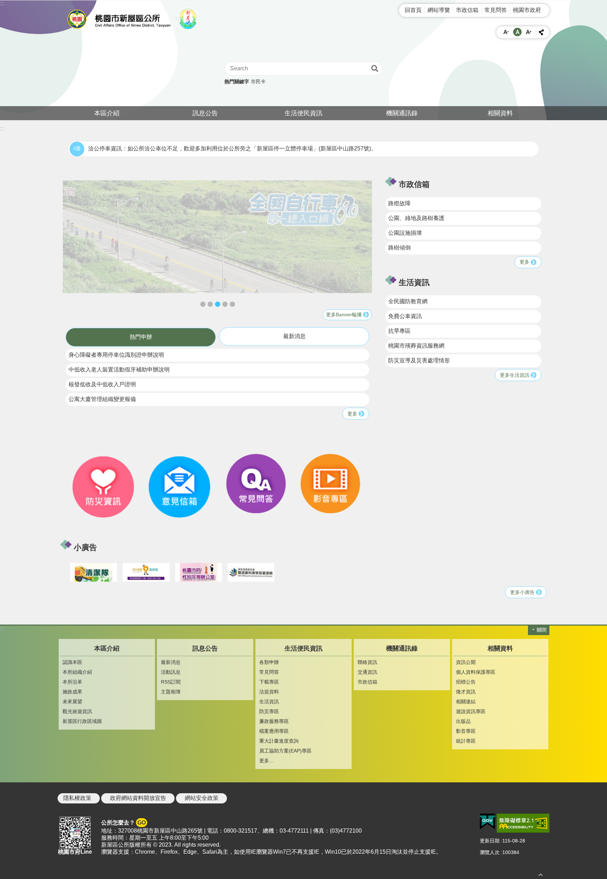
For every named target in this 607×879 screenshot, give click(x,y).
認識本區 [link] (72, 662)
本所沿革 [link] (72, 682)
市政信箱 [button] (414, 184)
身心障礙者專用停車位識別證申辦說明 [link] (116, 355)
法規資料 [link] (269, 691)
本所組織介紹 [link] (77, 672)
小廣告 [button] (85, 547)
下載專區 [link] (269, 682)
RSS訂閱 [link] (171, 682)
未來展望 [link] (72, 701)
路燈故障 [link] (399, 203)
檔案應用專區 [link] (274, 731)
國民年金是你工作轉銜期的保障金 (210, 304)
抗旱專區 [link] (399, 331)
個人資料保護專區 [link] (475, 672)
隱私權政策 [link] (77, 798)
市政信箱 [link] (467, 10)
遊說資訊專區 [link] (470, 711)
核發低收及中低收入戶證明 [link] (102, 384)
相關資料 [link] (500, 113)
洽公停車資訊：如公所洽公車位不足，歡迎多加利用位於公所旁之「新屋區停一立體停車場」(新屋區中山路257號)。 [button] (232, 148)
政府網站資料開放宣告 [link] (138, 798)
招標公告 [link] (466, 682)
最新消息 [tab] (294, 336)
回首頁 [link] (413, 10)
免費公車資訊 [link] (405, 316)
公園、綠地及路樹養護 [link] (416, 218)
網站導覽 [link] (438, 10)
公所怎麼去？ (123, 823)
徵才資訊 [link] (466, 691)
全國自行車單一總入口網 (217, 304)
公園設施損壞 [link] (405, 233)
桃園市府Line (75, 852)
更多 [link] (352, 413)
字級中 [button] (517, 32)
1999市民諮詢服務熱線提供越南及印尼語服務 (202, 304)
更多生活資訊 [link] (514, 375)
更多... (266, 760)
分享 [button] (541, 32)
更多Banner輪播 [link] (344, 314)
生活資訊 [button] (414, 282)
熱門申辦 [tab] (141, 337)
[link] (217, 237)
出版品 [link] (463, 721)
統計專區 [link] (466, 741)
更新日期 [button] (490, 841)
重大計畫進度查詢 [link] (279, 741)
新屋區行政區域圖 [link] (82, 721)
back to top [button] (540, 874)
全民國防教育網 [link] (407, 301)
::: (2, 3)
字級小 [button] (506, 32)
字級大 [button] (528, 32)
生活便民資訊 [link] (303, 113)
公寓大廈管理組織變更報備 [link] (102, 399)
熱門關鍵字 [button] (236, 81)
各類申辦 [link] (269, 662)
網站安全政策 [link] (201, 798)
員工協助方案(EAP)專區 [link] (285, 751)
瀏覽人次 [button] (490, 852)
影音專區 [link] (466, 731)
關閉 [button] (542, 630)
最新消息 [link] (171, 662)
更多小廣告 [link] (522, 592)
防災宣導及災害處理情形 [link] (419, 360)
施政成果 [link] (72, 691)
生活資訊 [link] (269, 701)
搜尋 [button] (374, 68)
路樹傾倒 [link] (399, 248)
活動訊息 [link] (171, 672)
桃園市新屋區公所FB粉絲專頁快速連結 (225, 304)
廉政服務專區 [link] (274, 721)
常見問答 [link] (495, 10)
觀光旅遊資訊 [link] (77, 711)
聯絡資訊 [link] (367, 662)
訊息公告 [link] (205, 113)
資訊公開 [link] (466, 662)
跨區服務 (232, 304)
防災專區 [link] (269, 711)
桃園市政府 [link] (527, 10)
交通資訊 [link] (367, 672)
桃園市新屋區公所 (135, 19)
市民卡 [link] (258, 81)
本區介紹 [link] (106, 113)
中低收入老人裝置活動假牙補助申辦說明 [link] (119, 370)
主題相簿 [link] (171, 691)
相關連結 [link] (466, 701)
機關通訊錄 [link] (402, 113)
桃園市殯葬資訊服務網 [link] (416, 346)
